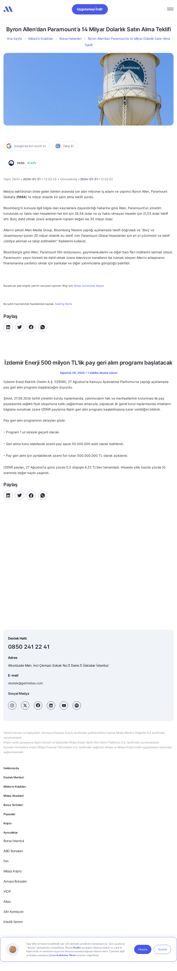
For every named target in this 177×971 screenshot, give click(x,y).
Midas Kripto (12, 871)
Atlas (7, 901)
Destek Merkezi (13, 777)
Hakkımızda (11, 768)
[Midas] (8, 9)
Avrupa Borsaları (15, 881)
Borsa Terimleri (13, 805)
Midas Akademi (13, 795)
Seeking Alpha (63, 304)
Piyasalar (9, 814)
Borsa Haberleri (70, 38)
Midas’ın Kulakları (40, 38)
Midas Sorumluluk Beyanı (89, 285)
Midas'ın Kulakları (14, 786)
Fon (6, 861)
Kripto (7, 823)
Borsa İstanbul (13, 841)
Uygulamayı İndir (90, 9)
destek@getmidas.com (25, 683)
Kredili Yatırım (13, 922)
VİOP (7, 891)
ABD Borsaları (13, 851)
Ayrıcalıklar (10, 832)
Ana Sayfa (14, 38)
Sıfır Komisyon (13, 912)
